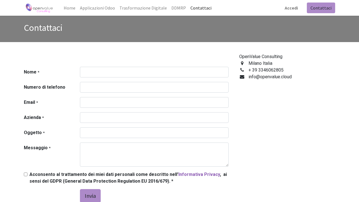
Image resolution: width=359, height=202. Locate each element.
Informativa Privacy (199, 174)
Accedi (291, 8)
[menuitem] (69, 7)
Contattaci (321, 8)
